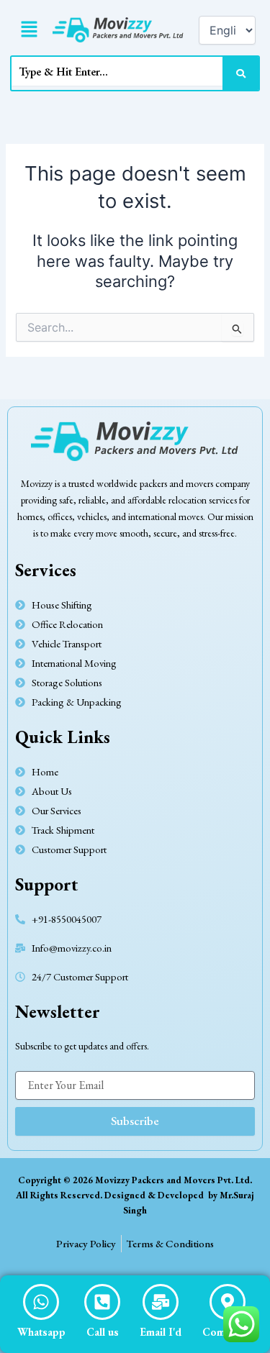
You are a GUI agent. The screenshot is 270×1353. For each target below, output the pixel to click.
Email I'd (160, 1332)
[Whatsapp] (41, 1302)
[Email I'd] (161, 1302)
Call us (102, 1332)
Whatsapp (41, 1332)
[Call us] (102, 1302)
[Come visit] (228, 1302)
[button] (28, 29)
